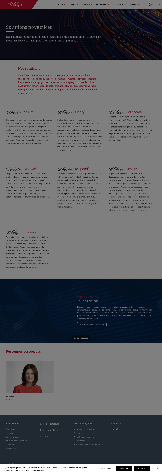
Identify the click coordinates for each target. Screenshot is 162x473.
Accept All (142, 468)
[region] (81, 468)
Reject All (124, 468)
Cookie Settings (106, 468)
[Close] (158, 468)
